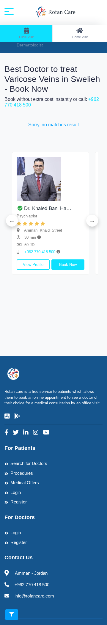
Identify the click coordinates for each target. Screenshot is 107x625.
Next (92, 221)
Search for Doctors (28, 463)
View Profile (33, 264)
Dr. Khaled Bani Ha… (47, 208)
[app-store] (7, 416)
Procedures (21, 473)
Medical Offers (24, 482)
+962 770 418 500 (40, 252)
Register (18, 501)
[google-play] (17, 416)
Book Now (68, 264)
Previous (12, 221)
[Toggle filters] (11, 614)
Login (15, 492)
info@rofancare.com (34, 595)
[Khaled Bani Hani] (50, 179)
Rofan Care (61, 12)
